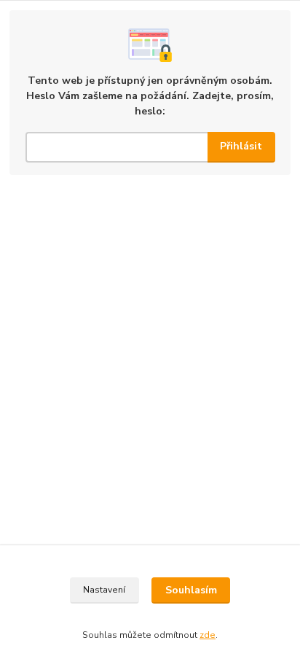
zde (208, 635)
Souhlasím (191, 590)
